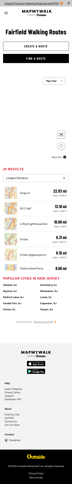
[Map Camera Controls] (61, 146)
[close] (68, 3)
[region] (36, 117)
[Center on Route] (61, 134)
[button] (36, 46)
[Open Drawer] (6, 13)
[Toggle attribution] (64, 157)
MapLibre (57, 157)
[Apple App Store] (36, 364)
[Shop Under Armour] (36, 457)
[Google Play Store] (36, 371)
